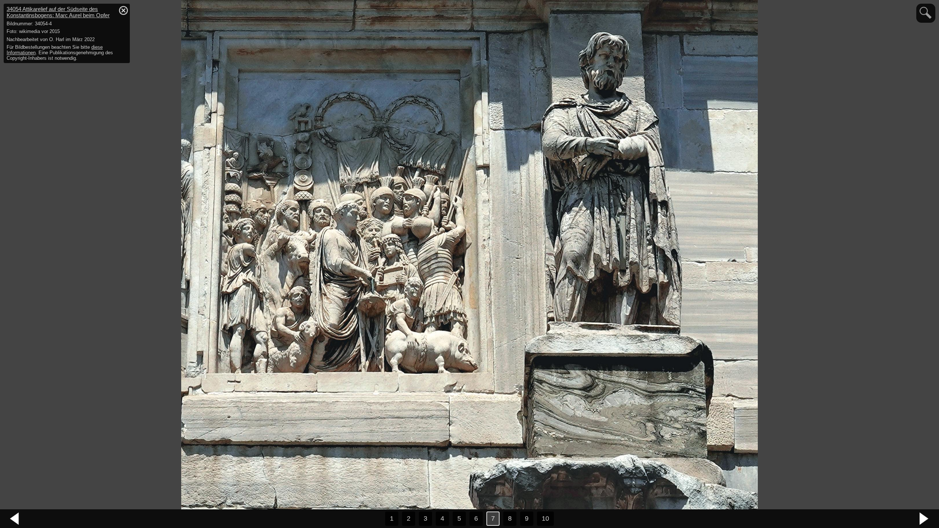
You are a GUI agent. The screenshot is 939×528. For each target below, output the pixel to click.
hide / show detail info (123, 10)
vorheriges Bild (14, 519)
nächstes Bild (924, 519)
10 (545, 518)
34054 (58, 12)
